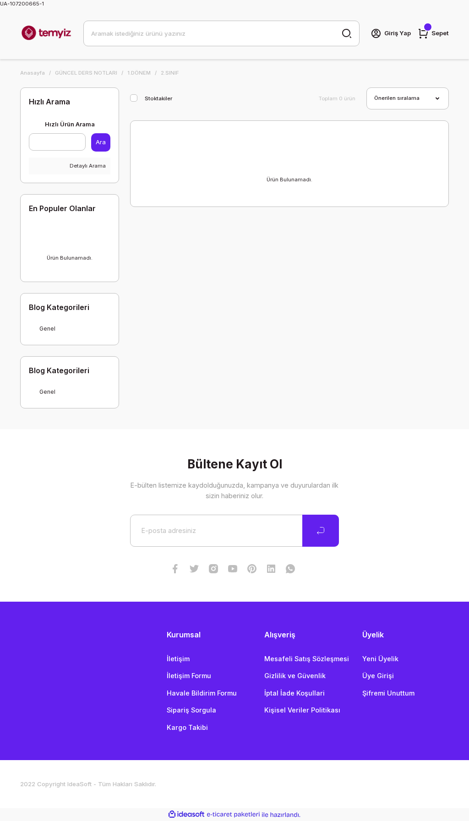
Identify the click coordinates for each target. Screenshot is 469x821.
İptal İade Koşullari (294, 693)
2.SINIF (170, 73)
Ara (101, 142)
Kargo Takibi (187, 727)
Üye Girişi (378, 676)
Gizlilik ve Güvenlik (295, 676)
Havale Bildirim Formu (202, 693)
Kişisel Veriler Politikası (302, 710)
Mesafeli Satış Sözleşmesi (306, 659)
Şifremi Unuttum (388, 693)
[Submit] (320, 531)
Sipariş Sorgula (191, 710)
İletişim (178, 659)
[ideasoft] (186, 814)
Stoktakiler (158, 98)
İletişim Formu (189, 676)
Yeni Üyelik (380, 659)
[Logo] (46, 33)
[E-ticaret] (233, 815)
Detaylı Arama (87, 166)
